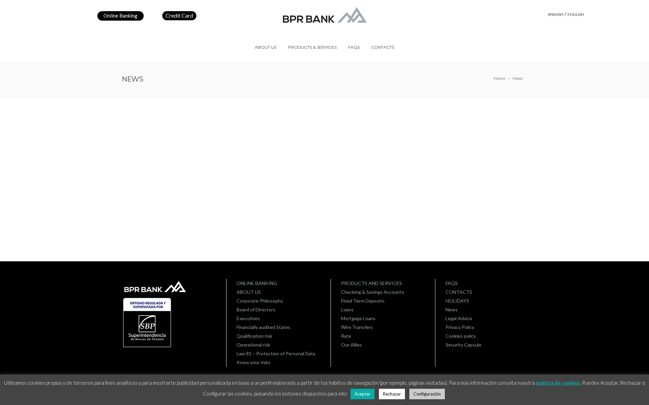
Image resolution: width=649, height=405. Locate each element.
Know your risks (253, 362)
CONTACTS (382, 47)
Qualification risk (254, 336)
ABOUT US (266, 47)
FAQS (354, 47)
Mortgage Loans (358, 318)
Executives (248, 318)
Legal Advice (459, 318)
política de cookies (558, 383)
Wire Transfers (357, 327)
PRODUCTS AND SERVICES (371, 283)
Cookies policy (461, 336)
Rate (346, 336)
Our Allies (351, 345)
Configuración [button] (427, 394)
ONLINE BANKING (257, 283)
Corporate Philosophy (260, 301)
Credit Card (179, 15)
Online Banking (120, 16)
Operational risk (253, 345)
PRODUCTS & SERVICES (312, 47)
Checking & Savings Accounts (372, 292)
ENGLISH (576, 14)
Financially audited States (263, 327)
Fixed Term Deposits (363, 301)
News (452, 309)
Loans (347, 309)
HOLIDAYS (457, 301)
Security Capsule (463, 345)
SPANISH (555, 14)
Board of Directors (256, 309)
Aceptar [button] (362, 394)
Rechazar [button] (392, 394)
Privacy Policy (460, 327)
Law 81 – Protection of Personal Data (276, 353)
